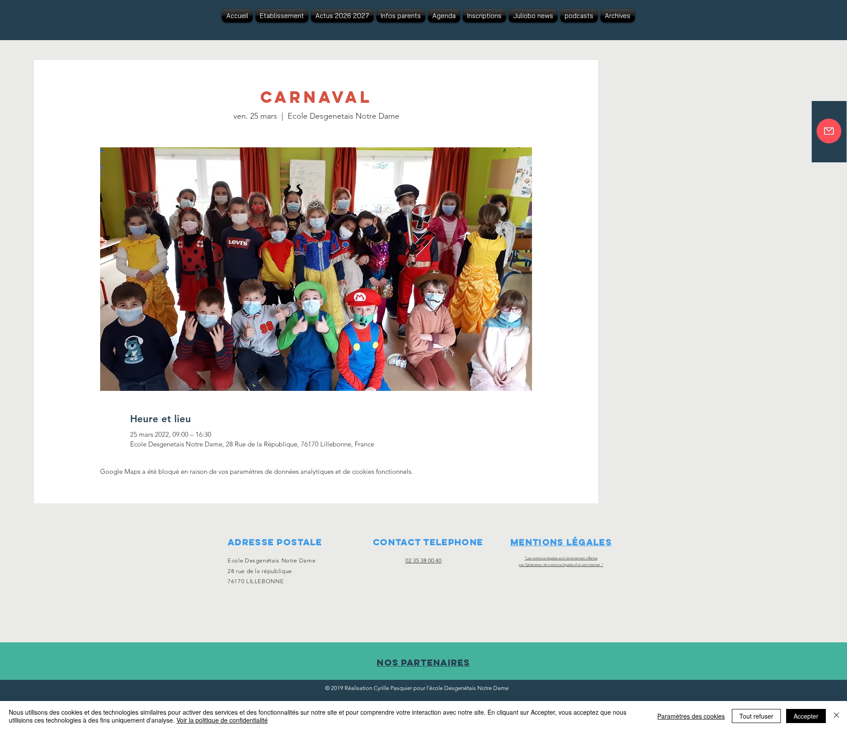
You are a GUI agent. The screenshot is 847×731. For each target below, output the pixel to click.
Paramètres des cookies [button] (691, 716)
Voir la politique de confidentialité (222, 720)
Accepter (806, 716)
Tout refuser (756, 716)
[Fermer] (836, 716)
